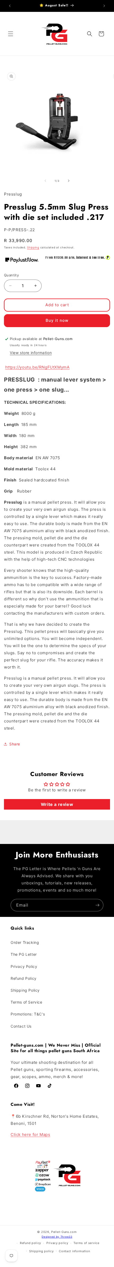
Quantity (11, 275)
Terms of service (86, 1243)
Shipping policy (41, 1251)
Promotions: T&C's (28, 1014)
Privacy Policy (24, 966)
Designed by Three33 (57, 1236)
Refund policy (30, 1243)
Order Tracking (25, 942)
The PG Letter (24, 954)
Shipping (33, 247)
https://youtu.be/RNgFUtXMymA (37, 367)
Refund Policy (24, 978)
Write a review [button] (57, 804)
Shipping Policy (25, 990)
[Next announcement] (104, 6)
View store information (31, 352)
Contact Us (21, 1026)
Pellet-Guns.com (64, 1232)
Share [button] (14, 744)
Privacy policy (57, 1243)
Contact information (74, 1251)
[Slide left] (45, 181)
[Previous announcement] (10, 6)
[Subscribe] (97, 905)
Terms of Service (26, 1002)
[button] (10, 34)
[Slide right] (68, 181)
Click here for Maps (30, 1134)
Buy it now (57, 320)
